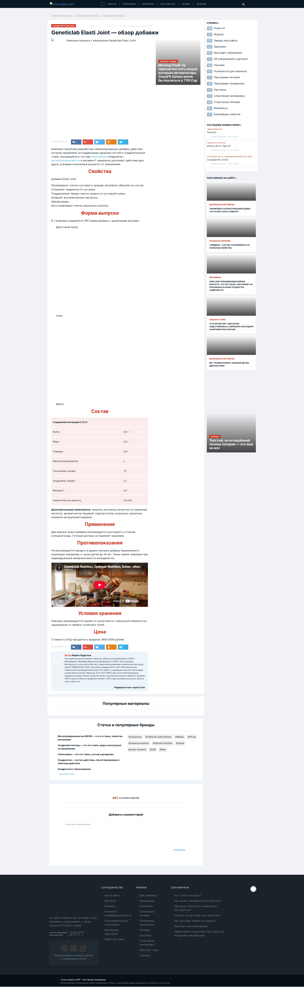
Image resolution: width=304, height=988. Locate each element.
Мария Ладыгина (81, 655)
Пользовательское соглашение (116, 922)
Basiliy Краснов (219, 136)
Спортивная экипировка (227, 95)
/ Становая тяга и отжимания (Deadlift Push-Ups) (229, 156)
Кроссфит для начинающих (191, 926)
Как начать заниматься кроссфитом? (197, 900)
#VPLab (192, 736)
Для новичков (168, 4)
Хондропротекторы (114, 15)
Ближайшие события (224, 114)
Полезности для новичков (227, 71)
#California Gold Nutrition (158, 736)
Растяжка (217, 89)
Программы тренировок (226, 83)
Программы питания (224, 77)
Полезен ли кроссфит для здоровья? (197, 915)
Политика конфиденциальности (118, 913)
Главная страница (61, 15)
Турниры (144, 955)
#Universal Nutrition (139, 743)
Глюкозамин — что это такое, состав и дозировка (86, 754)
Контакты (110, 900)
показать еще (66, 774)
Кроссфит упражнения (225, 52)
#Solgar (180, 743)
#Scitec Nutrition (137, 749)
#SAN (153, 749)
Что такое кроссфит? (187, 895)
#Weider (179, 736)
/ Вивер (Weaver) (214, 129)
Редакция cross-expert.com (129, 687)
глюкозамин (98, 156)
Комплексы (148, 4)
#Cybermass (135, 736)
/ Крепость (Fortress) (216, 143)
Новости (112, 4)
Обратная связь (114, 939)
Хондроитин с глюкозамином (74, 769)
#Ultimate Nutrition (162, 743)
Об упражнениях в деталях (228, 58)
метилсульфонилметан (65, 160)
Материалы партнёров (111, 931)
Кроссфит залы (148, 950)
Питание (186, 4)
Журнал (216, 34)
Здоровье (201, 4)
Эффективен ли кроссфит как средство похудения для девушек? (199, 933)
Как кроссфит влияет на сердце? (195, 920)
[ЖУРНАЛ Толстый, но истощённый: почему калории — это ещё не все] (231, 429)
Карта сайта (112, 895)
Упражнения (129, 4)
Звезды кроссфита (223, 40)
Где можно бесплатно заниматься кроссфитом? (195, 908)
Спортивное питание (87, 15)
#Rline (163, 749)
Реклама (109, 906)
